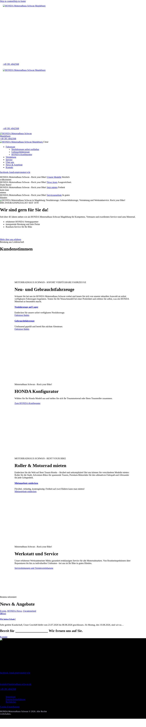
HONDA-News (14, 611)
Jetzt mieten (52, 187)
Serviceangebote (54, 195)
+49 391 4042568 (8, 689)
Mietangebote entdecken (26, 483)
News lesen (52, 182)
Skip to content (7, 1)
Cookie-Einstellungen (10, 707)
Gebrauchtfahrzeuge (25, 321)
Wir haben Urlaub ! (8, 619)
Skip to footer (20, 1)
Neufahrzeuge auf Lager (26, 307)
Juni (3, 613)
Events (3, 611)
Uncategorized (29, 611)
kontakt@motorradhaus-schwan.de (15, 684)
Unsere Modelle (54, 177)
